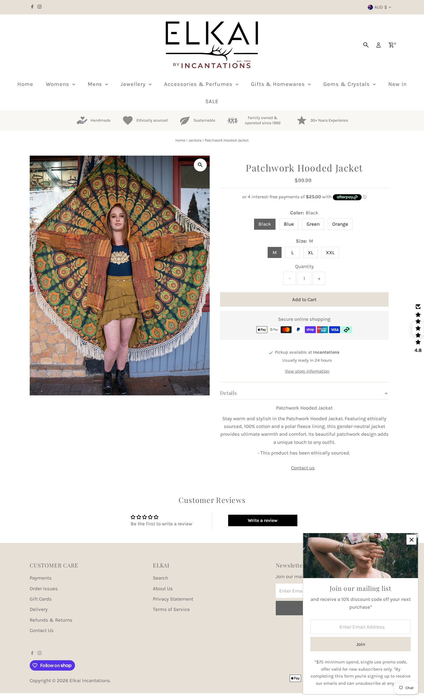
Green (313, 224)
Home (25, 84)
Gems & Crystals (347, 84)
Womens (58, 84)
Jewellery (134, 84)
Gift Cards (41, 599)
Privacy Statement (173, 599)
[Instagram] (39, 7)
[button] (418, 328)
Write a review (262, 520)
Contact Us (42, 630)
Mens (96, 84)
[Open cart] (391, 45)
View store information (307, 371)
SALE (212, 101)
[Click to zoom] (200, 165)
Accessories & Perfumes (199, 84)
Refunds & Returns (51, 620)
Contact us (303, 467)
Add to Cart (304, 299)
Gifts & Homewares (279, 84)
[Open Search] (366, 45)
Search (160, 578)
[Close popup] (411, 540)
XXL (330, 252)
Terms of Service (171, 609)
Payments (41, 578)
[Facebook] (32, 7)
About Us (163, 588)
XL (310, 252)
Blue (289, 224)
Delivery (39, 609)
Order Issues (44, 588)
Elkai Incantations (90, 680)
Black (264, 224)
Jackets (195, 140)
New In (397, 84)
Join (360, 644)
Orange (340, 224)
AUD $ (380, 7)
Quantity (304, 266)
